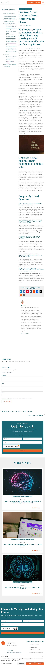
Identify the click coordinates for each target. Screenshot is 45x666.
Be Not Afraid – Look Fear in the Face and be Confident (11, 58)
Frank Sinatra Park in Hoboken (36, 48)
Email (3, 388)
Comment (4, 375)
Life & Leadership (16, 496)
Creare (24, 110)
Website (3, 392)
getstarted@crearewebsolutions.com (14, 652)
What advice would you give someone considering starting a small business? (11, 41)
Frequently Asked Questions (9, 23)
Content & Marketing (33, 644)
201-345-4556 (10, 650)
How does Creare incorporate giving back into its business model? (11, 36)
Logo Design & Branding (16, 539)
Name (3, 383)
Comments (6, 54)
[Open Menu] (43, 2)
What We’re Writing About (9, 67)
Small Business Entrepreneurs (26, 496)
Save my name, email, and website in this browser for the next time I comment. (18, 398)
